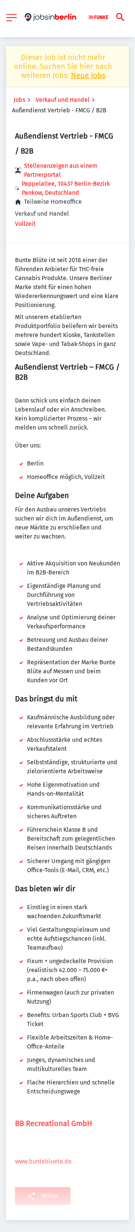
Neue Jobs (88, 75)
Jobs (19, 99)
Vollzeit (25, 223)
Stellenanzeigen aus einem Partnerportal (61, 170)
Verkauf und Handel (63, 99)
